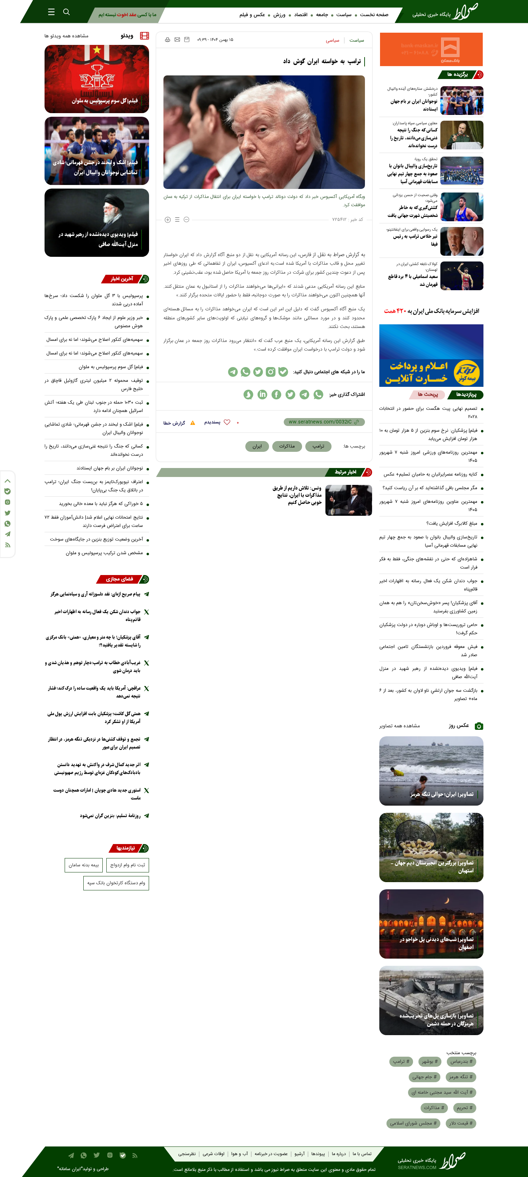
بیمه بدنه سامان (84, 865)
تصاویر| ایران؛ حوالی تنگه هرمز (442, 794)
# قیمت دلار (461, 1123)
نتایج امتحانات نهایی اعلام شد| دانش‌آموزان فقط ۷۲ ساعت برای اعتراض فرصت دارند (94, 522)
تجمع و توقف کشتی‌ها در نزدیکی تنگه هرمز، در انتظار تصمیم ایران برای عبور (94, 743)
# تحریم (465, 1108)
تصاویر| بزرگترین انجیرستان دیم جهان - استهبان (432, 867)
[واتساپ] (7, 523)
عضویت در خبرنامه (271, 1154)
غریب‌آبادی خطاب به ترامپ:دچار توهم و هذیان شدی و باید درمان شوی (92, 666)
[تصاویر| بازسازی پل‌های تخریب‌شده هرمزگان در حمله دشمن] (431, 1000)
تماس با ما (362, 1154)
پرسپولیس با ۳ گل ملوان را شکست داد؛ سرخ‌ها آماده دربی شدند (94, 300)
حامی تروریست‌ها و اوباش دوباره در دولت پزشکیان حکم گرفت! (428, 629)
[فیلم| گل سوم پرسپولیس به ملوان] (97, 79)
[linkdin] (262, 394)
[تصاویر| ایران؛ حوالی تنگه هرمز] (431, 771)
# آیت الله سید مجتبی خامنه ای (442, 1093)
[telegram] (304, 394)
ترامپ (318, 446)
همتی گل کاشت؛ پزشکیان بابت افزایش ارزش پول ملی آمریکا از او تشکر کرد (93, 717)
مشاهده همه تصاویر (399, 726)
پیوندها (318, 1154)
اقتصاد (300, 15)
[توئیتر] (7, 513)
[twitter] (290, 394)
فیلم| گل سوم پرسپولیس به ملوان (105, 101)
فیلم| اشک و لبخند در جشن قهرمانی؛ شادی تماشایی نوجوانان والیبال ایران (95, 168)
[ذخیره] (186, 39)
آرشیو (300, 1154)
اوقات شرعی (213, 1154)
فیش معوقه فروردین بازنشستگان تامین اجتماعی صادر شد (428, 651)
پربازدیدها (466, 394)
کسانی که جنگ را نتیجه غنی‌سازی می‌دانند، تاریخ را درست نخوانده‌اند (413, 138)
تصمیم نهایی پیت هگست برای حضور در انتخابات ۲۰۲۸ (428, 413)
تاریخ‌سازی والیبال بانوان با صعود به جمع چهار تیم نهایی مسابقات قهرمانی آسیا (412, 174)
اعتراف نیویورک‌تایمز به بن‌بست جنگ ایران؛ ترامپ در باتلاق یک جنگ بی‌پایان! (94, 486)
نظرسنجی (187, 1154)
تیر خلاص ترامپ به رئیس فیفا (415, 240)
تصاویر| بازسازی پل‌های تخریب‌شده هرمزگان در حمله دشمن (437, 1020)
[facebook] (276, 394)
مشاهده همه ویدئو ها (66, 36)
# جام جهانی (424, 1077)
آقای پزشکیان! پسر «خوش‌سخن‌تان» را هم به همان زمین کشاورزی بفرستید (428, 607)
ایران (257, 446)
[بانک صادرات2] (431, 341)
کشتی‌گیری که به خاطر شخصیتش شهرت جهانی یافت (412, 211)
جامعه (322, 15)
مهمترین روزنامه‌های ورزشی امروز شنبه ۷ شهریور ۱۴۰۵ (428, 457)
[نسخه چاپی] (167, 39)
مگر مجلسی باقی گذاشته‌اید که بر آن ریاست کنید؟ (430, 488)
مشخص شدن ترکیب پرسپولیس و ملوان (104, 553)
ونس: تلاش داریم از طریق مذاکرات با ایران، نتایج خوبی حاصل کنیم (297, 495)
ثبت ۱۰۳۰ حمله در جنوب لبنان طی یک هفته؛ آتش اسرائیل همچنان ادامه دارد (94, 407)
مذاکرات (287, 446)
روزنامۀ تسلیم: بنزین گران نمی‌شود (110, 815)
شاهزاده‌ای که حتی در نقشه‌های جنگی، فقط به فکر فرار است (428, 563)
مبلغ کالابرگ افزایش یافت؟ (451, 524)
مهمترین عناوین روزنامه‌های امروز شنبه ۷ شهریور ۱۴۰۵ (428, 506)
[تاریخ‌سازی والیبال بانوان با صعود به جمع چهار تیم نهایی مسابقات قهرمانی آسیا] (460, 171)
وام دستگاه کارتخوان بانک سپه (116, 883)
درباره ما (339, 1154)
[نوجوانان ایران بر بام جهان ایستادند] (460, 100)
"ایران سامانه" (70, 1169)
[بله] (7, 491)
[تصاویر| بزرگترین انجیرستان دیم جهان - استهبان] (431, 847)
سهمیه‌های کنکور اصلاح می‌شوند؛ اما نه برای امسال (94, 340)
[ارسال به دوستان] (177, 39)
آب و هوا (239, 1154)
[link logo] (447, 11)
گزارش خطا (174, 423)
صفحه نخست (374, 15)
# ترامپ (401, 1062)
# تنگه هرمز (461, 1077)
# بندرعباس (461, 1062)
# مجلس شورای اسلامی (413, 1123)
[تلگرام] (7, 534)
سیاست (344, 15)
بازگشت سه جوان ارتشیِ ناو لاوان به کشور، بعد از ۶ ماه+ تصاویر (428, 695)
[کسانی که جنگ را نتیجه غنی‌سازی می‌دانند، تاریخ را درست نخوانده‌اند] (460, 135)
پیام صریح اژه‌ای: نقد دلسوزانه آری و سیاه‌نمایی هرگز (95, 594)
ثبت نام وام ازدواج (127, 865)
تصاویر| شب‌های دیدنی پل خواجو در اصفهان (437, 943)
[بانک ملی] (431, 311)
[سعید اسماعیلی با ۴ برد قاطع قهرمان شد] (460, 275)
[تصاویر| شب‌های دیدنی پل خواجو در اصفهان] (431, 924)
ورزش (279, 15)
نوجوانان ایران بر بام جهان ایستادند (413, 105)
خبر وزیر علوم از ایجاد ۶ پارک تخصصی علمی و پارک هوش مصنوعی (94, 322)
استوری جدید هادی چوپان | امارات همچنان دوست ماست (96, 794)
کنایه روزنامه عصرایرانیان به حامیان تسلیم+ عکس (430, 474)
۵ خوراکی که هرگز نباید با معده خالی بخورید (101, 504)
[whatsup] (318, 394)
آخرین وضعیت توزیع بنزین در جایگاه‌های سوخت (96, 539)
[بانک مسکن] (431, 49)
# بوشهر (430, 1062)
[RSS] (7, 545)
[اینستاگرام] (7, 502)
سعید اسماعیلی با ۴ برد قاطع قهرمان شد (412, 280)
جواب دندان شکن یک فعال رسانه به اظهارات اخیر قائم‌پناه (428, 585)
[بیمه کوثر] (431, 373)
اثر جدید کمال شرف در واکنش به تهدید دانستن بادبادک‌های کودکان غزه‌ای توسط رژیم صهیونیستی (97, 768)
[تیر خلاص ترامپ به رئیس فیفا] (460, 241)
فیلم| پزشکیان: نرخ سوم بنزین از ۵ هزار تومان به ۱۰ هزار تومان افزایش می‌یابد (428, 435)
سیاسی (332, 41)
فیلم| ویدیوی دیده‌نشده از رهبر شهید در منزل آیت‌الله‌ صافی (428, 673)
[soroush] (248, 394)
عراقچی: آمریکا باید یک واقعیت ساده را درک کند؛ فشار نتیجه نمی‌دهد (94, 692)
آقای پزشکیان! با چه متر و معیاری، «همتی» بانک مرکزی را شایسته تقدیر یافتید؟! (93, 641)
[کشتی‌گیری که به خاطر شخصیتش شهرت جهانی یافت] (460, 207)
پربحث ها (428, 394)
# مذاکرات (434, 1108)
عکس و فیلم (252, 15)
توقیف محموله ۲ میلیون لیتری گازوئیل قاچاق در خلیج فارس (94, 385)
